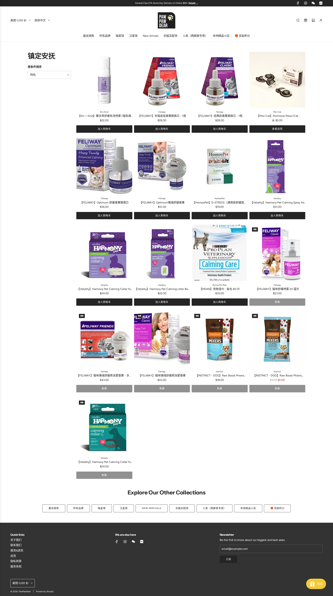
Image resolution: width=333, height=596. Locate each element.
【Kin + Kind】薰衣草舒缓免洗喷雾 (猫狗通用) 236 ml (104, 116)
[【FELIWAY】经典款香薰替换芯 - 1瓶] (220, 80)
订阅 (228, 559)
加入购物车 (104, 128)
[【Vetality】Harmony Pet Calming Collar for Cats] (104, 253)
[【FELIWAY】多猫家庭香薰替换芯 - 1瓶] (162, 80)
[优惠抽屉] (305, 20)
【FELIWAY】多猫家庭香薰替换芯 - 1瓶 (162, 116)
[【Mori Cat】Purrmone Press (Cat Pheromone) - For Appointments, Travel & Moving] (277, 80)
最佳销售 (54, 508)
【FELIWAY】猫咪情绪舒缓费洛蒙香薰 (162, 375)
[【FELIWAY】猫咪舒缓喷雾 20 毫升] (277, 253)
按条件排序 (35, 66)
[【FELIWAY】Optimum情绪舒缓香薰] (162, 166)
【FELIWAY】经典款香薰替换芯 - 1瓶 (219, 116)
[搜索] (298, 20)
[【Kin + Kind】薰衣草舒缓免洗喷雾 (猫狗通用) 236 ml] (104, 80)
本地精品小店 (248, 508)
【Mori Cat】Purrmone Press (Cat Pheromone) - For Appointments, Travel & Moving (277, 116)
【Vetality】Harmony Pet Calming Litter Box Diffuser (161, 289)
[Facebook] (298, 3)
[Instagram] (305, 3)
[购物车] (313, 20)
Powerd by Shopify (45, 591)
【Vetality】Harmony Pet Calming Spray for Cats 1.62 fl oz (277, 203)
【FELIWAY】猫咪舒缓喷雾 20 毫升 (277, 289)
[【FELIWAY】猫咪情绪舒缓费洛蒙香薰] (162, 339)
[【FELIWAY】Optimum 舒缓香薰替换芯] (104, 166)
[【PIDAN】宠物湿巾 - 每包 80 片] (220, 253)
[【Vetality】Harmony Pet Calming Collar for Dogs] (104, 426)
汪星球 (124, 508)
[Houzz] (321, 3)
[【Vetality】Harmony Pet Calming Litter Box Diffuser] (162, 253)
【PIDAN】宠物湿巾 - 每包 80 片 (219, 289)
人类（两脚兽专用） (214, 508)
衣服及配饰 (182, 508)
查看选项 (277, 128)
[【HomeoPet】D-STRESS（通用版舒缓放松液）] (220, 166)
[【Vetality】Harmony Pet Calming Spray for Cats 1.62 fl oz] (277, 166)
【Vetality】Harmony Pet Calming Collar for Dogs (104, 462)
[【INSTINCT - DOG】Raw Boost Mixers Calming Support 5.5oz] (220, 339)
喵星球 (102, 508)
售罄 (277, 302)
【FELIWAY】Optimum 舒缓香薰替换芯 (104, 202)
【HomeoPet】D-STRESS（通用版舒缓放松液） (220, 203)
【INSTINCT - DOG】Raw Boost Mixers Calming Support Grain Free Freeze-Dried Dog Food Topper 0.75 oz (277, 376)
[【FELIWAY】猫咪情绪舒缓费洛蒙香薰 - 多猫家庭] (104, 339)
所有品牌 (78, 508)
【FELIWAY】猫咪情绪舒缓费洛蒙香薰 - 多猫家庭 (104, 376)
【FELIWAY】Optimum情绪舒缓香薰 (162, 202)
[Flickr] (313, 3)
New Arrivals (151, 508)
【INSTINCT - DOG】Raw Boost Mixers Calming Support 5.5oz (219, 376)
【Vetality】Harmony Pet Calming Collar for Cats (104, 289)
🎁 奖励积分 (277, 508)
